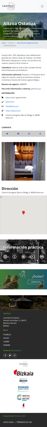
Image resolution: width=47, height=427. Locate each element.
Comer (6, 341)
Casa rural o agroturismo (27, 43)
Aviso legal (8, 422)
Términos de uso (24, 422)
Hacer (6, 338)
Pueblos (7, 334)
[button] (5, 161)
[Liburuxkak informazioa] (42, 256)
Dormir (6, 345)
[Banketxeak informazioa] (32, 256)
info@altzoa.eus (12, 106)
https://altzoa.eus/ (13, 111)
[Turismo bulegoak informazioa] (14, 256)
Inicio (4, 43)
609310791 (10, 102)
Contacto (35, 282)
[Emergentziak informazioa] (23, 256)
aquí (39, 88)
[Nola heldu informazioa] (5, 256)
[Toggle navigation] (42, 6)
